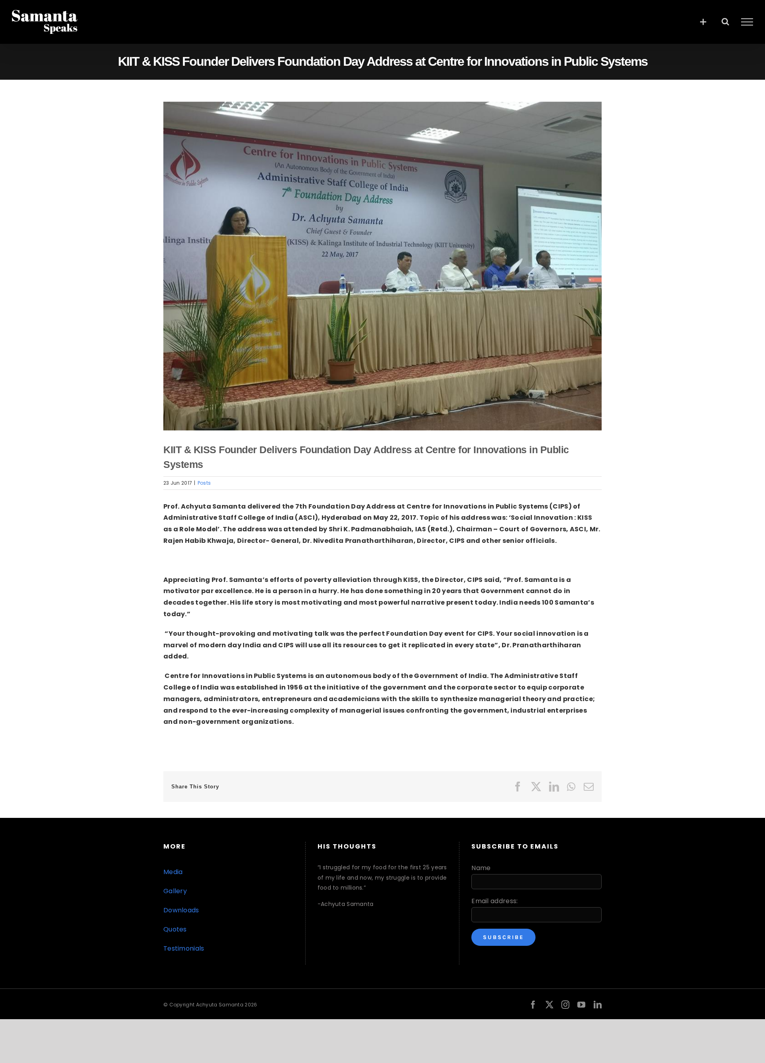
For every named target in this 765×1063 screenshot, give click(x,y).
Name (480, 867)
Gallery (175, 891)
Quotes (175, 929)
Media (173, 871)
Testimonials (183, 948)
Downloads (181, 910)
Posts (204, 482)
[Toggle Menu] (747, 22)
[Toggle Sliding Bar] (703, 21)
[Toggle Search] (725, 22)
